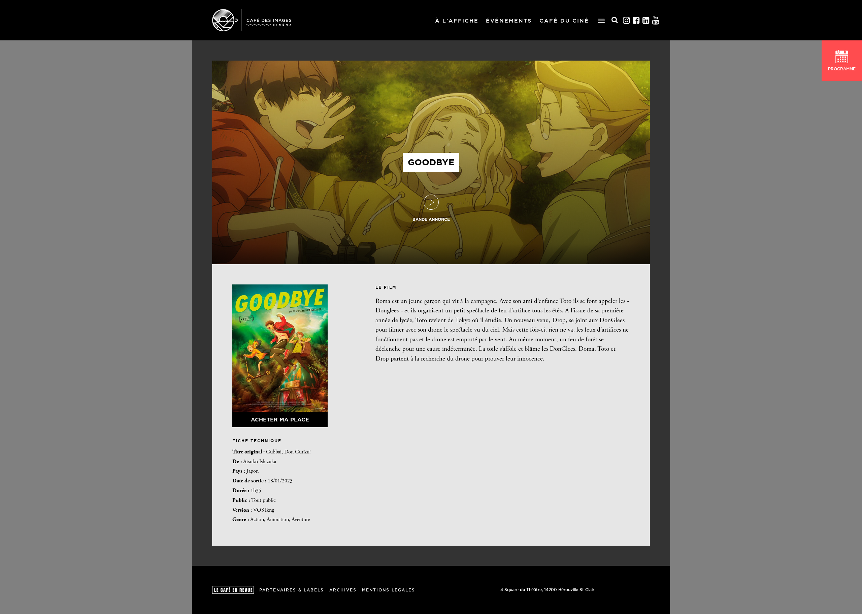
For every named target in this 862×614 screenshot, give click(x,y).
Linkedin (646, 20)
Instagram (627, 20)
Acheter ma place (280, 419)
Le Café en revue (233, 590)
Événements (509, 21)
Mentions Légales (388, 590)
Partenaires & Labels (291, 590)
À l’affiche (456, 21)
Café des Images (251, 20)
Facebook (636, 20)
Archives (343, 590)
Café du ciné (564, 21)
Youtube (656, 20)
